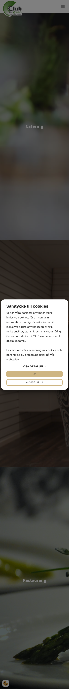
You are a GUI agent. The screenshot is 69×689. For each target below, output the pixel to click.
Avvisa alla (34, 382)
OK (34, 374)
